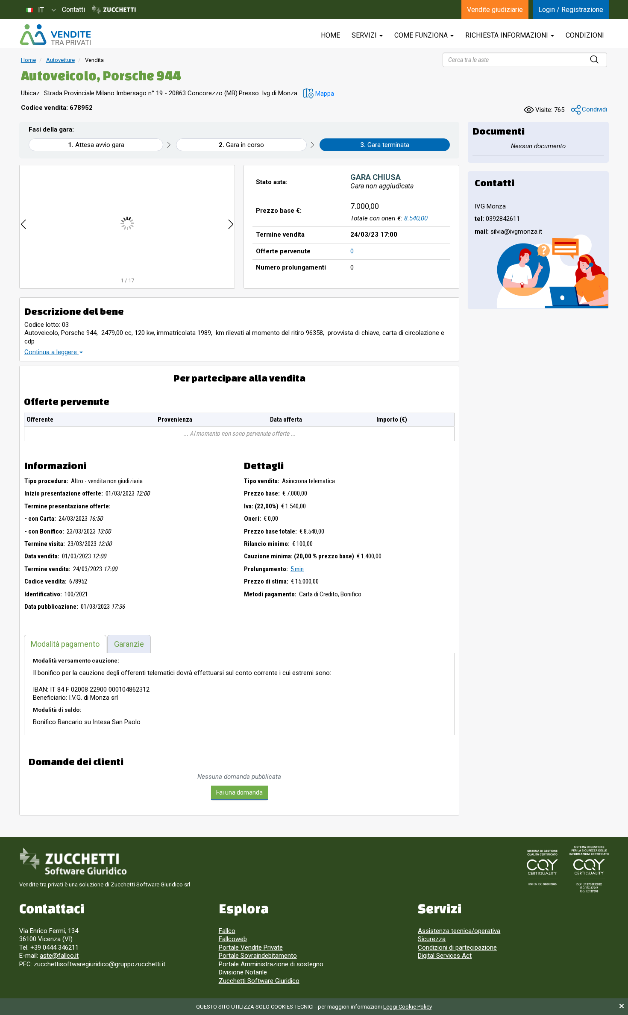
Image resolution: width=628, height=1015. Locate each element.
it (41, 10)
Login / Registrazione (570, 10)
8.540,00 (416, 218)
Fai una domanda (239, 792)
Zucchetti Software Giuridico (259, 981)
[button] (318, 93)
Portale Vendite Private (251, 947)
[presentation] (23, 223)
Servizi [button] (365, 35)
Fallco (227, 931)
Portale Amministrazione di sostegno (271, 964)
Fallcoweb (233, 939)
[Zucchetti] (113, 9)
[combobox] (40, 9)
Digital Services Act (445, 955)
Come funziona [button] (421, 35)
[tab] (65, 644)
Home (28, 60)
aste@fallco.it (59, 955)
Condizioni (585, 35)
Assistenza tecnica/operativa (459, 931)
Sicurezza (432, 939)
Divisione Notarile (243, 972)
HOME (330, 35)
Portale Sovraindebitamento (258, 955)
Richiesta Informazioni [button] (507, 35)
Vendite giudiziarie (495, 10)
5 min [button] (297, 569)
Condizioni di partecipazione (457, 947)
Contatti (73, 10)
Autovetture (60, 60)
